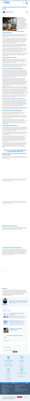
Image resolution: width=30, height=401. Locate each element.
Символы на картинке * (7, 347)
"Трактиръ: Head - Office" (17, 150)
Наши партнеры (8, 379)
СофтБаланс (8, 374)
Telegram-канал (22, 376)
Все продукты (8, 362)
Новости (8, 376)
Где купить (13, 0)
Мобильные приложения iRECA (22, 389)
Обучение (21, 362)
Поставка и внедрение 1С (7, 386)
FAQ (21, 364)
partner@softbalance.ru (19, 302)
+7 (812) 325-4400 (5, 0)
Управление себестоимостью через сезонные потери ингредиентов (17, 321)
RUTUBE (21, 374)
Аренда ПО (5, 393)
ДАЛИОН (18, 386)
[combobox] (23, 0)
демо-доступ (17, 0)
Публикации (8, 378)
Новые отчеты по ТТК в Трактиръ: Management (17, 314)
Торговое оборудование (21, 385)
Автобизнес (19, 388)
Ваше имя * (5, 337)
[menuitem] (13, 0)
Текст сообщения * (6, 340)
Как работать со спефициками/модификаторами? (16, 329)
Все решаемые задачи (8, 364)
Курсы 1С (5, 388)
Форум (21, 367)
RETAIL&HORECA (6, 389)
